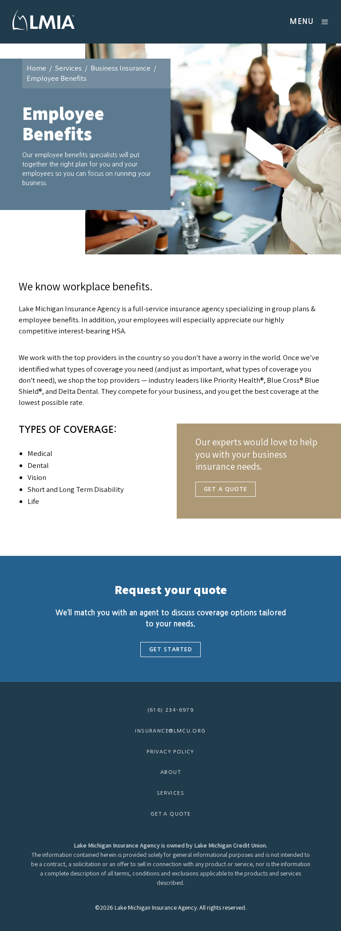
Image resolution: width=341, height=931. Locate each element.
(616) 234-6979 (170, 710)
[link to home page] (43, 32)
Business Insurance (121, 68)
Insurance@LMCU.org (170, 730)
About (170, 772)
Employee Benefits (57, 78)
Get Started (170, 649)
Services (68, 68)
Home (36, 68)
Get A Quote (225, 489)
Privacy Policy (170, 751)
